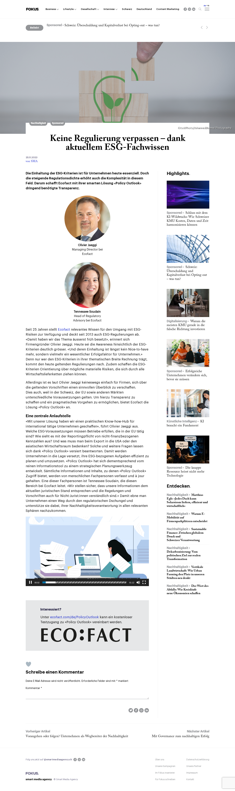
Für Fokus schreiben (165, 779)
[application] (87, 551)
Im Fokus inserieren (165, 773)
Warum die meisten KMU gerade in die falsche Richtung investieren (116, 25)
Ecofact (64, 329)
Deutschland (144, 9)
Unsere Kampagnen (165, 766)
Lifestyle (68, 9)
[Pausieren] (30, 582)
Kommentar (34, 688)
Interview (109, 9)
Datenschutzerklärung (197, 759)
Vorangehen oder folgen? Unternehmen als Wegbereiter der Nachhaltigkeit (77, 736)
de (205, 6)
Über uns (159, 759)
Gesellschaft (88, 9)
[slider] (84, 582)
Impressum (192, 773)
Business (51, 9)
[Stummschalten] (138, 582)
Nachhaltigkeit (38, 123)
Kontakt (190, 779)
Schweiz (127, 9)
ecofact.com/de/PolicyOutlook (74, 617)
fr (208, 6)
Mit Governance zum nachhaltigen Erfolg (180, 736)
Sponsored (58, 123)
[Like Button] (28, 664)
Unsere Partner (193, 766)
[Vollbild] (144, 582)
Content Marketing (167, 9)
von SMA (32, 161)
